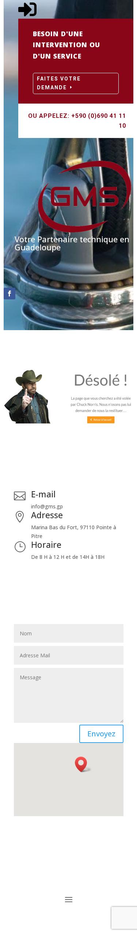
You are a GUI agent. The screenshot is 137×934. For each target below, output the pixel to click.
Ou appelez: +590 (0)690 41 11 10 (77, 120)
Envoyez (101, 734)
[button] (83, 764)
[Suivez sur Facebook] (9, 293)
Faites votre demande (59, 83)
